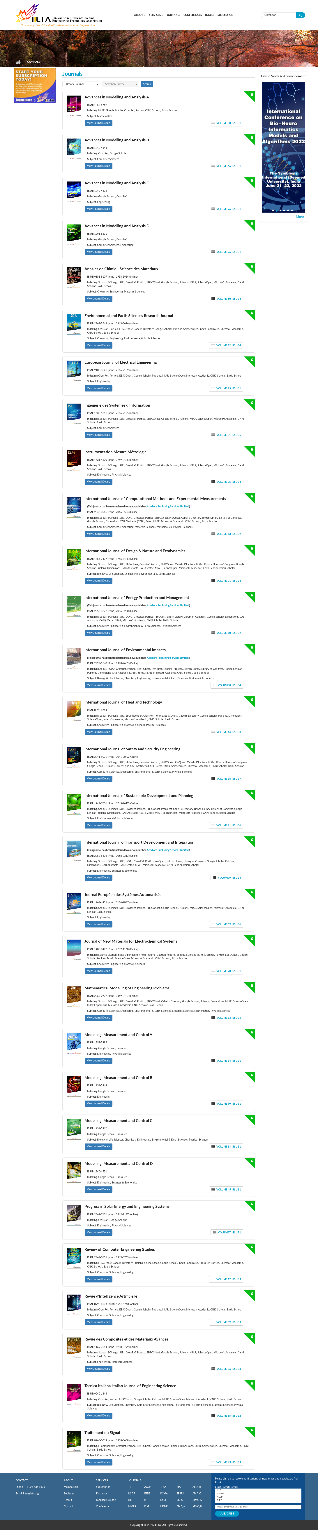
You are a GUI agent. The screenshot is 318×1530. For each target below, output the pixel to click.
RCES (179, 1500)
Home (18, 62)
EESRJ (180, 1493)
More (300, 217)
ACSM (147, 1487)
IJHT (131, 1500)
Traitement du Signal (102, 1433)
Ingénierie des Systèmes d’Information (117, 405)
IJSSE (163, 1500)
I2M (146, 1506)
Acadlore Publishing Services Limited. (168, 506)
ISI (145, 1500)
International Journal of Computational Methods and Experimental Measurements (155, 499)
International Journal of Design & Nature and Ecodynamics (134, 551)
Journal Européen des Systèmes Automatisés (122, 895)
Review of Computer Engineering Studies (119, 1249)
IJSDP (131, 1493)
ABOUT (68, 1480)
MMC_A (197, 1500)
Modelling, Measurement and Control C (118, 1121)
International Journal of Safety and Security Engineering (132, 749)
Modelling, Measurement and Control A (118, 1035)
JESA (163, 1487)
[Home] (59, 15)
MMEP (132, 1506)
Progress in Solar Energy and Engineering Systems (126, 1207)
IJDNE (164, 1506)
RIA (178, 1487)
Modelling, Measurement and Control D (118, 1164)
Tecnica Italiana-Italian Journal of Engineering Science (130, 1386)
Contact (68, 1506)
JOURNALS (135, 1480)
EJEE (147, 1493)
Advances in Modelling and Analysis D (116, 226)
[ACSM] (258, 1496)
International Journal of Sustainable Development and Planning (138, 796)
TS (129, 1487)
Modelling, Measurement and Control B (118, 1078)
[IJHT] (258, 1490)
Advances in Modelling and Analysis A (116, 97)
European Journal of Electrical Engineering (120, 362)
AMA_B (196, 1487)
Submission (225, 15)
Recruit (68, 1500)
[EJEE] (258, 1500)
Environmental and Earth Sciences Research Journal (128, 316)
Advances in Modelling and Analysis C (116, 183)
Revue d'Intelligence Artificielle (110, 1296)
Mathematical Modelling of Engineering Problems (126, 988)
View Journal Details (98, 123)
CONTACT (22, 1480)
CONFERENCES (192, 15)
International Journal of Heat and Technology (123, 702)
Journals (173, 15)
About (138, 15)
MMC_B (197, 1506)
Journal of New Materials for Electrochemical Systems (130, 941)
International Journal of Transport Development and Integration (139, 842)
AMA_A (180, 1506)
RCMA (164, 1493)
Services (155, 15)
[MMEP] (258, 1493)
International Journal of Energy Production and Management (136, 598)
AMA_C (196, 1493)
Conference (102, 1506)
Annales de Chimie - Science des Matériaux (121, 269)
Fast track (101, 1493)
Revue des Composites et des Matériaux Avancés (126, 1339)
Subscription (103, 1487)
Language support (106, 1500)
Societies (69, 1493)
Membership (71, 1487)
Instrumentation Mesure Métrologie (115, 452)
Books (209, 15)
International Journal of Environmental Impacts (125, 650)
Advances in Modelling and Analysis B (116, 140)
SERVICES (102, 1480)
